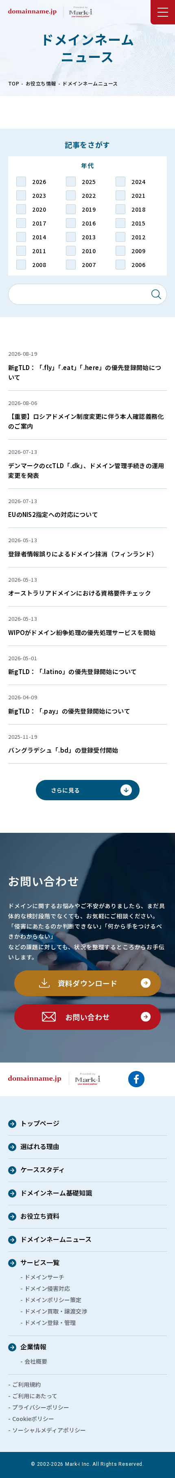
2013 (89, 237)
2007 (89, 265)
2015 (138, 223)
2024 (138, 181)
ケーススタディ (42, 1170)
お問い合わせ (87, 1017)
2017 (39, 223)
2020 (39, 209)
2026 (39, 181)
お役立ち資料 (39, 1217)
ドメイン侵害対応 (47, 1288)
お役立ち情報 (41, 83)
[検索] (156, 294)
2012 (138, 237)
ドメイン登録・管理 (50, 1322)
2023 (39, 195)
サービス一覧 (39, 1263)
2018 (138, 209)
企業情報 (33, 1347)
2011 (39, 251)
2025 (89, 181)
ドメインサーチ (44, 1277)
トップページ (39, 1124)
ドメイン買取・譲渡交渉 (55, 1311)
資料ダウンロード (88, 983)
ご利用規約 (26, 1384)
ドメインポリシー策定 (52, 1300)
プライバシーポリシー (40, 1407)
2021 (138, 195)
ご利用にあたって (34, 1396)
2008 (39, 265)
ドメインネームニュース (56, 1240)
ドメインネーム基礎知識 (56, 1193)
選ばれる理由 (39, 1147)
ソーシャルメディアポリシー (49, 1430)
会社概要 (35, 1361)
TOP (13, 83)
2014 (39, 237)
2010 (89, 251)
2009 (138, 251)
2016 (89, 223)
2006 (138, 265)
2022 (89, 195)
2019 (89, 209)
